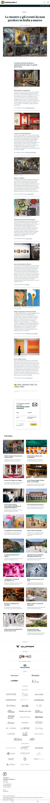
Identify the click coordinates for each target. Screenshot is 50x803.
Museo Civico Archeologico (32, 333)
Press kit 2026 (5, 791)
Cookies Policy (11, 800)
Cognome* (29, 412)
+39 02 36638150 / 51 (8, 784)
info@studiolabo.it (7, 785)
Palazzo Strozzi (29, 378)
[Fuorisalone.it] (9, 2)
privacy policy (19, 425)
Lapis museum (29, 238)
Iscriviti (34, 424)
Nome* (17, 412)
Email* (17, 417)
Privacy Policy (5, 800)
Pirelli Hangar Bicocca (30, 108)
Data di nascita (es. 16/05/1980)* (31, 418)
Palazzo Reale (30, 194)
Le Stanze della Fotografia (30, 152)
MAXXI (27, 284)
